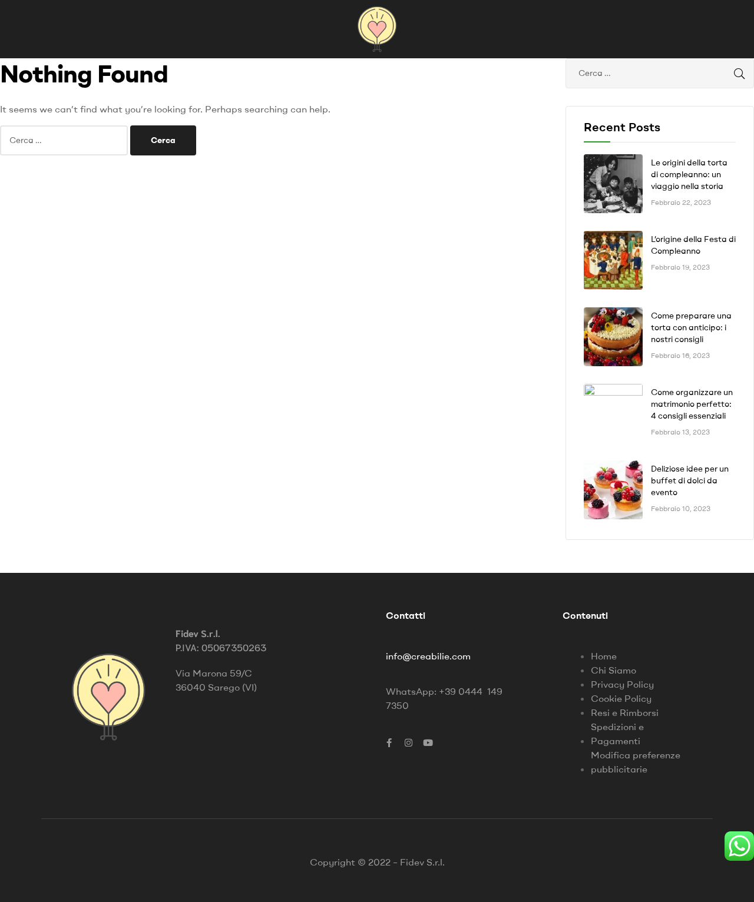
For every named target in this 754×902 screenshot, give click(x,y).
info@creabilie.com (428, 656)
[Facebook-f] (389, 742)
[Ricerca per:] (65, 139)
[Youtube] (427, 742)
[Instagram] (408, 742)
